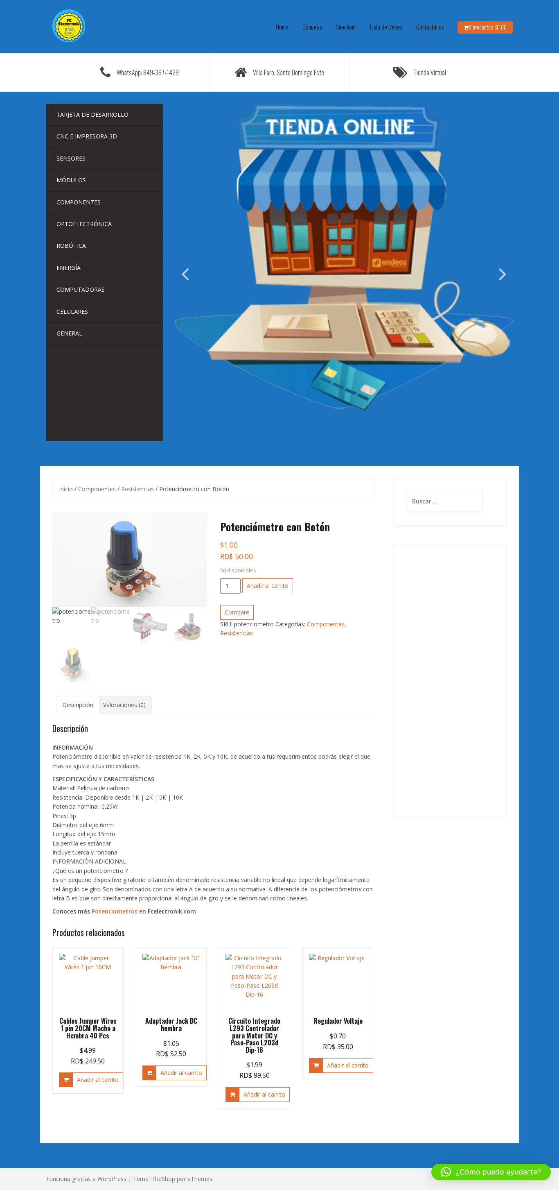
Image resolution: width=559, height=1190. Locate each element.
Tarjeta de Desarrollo (92, 114)
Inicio (66, 489)
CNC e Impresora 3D (86, 136)
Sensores (71, 158)
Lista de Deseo (386, 26)
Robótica (71, 245)
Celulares (72, 311)
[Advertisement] (450, 681)
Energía (68, 268)
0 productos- (488, 27)
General (69, 333)
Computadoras (80, 289)
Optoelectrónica (84, 224)
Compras (312, 26)
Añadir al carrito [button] (98, 1079)
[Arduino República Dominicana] (68, 26)
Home (282, 26)
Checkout (346, 26)
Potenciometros (114, 911)
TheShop (163, 1179)
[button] (491, 1172)
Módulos (71, 180)
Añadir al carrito (268, 585)
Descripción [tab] (77, 705)
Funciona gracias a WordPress (86, 1179)
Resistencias (137, 489)
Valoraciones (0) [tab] (124, 705)
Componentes (78, 202)
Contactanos (430, 26)
